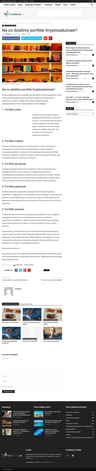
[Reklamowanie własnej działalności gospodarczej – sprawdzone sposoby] (38, 432)
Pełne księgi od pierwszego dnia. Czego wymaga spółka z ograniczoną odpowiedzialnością (79, 50)
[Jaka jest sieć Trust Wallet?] (32, 333)
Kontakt (31, 1)
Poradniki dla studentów (73, 432)
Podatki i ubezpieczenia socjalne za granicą (79, 437)
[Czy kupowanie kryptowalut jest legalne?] (32, 314)
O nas (20, 1)
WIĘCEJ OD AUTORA (26, 304)
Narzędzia (48, 5)
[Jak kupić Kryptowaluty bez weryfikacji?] (11, 333)
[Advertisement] (60, 13)
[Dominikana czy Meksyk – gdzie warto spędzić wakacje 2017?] (38, 423)
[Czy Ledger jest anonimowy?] (52, 333)
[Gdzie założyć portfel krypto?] (11, 314)
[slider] (7, 265)
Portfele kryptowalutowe (10, 25)
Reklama (25, 1)
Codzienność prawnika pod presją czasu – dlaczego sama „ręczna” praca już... (21, 431)
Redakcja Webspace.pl (72, 54)
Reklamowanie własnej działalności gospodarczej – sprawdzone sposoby (52, 431)
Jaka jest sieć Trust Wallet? (30, 341)
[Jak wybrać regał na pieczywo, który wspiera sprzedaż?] (6, 423)
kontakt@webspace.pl (46, 462)
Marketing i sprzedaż (33, 5)
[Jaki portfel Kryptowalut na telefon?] (52, 314)
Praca (65, 5)
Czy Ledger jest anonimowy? (51, 341)
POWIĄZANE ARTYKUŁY (10, 304)
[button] (91, 5)
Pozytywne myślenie (72, 423)
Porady (73, 5)
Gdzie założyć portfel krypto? (10, 322)
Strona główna (9, 5)
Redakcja (8, 34)
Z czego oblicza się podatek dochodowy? (15, 280)
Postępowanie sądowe (73, 418)
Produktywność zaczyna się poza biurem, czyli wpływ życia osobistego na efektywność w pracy (79, 86)
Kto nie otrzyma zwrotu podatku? (51, 280)
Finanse (58, 5)
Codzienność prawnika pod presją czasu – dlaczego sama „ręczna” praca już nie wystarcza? (80, 73)
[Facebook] (89, 1)
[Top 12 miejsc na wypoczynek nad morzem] (38, 414)
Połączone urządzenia (72, 412)
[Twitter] (92, 1)
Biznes (20, 5)
